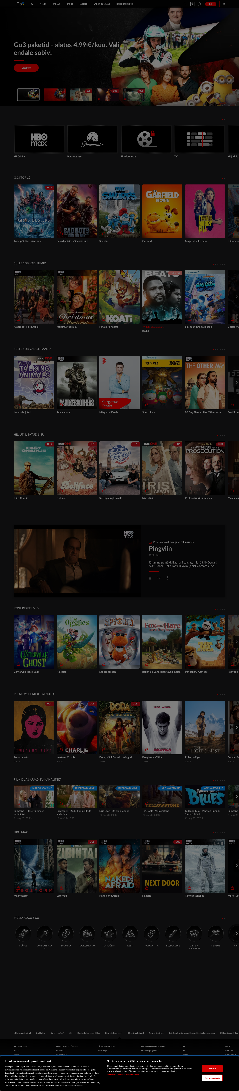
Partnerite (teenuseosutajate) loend (123, 1074)
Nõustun (212, 1068)
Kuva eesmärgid (212, 1078)
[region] (119, 1073)
